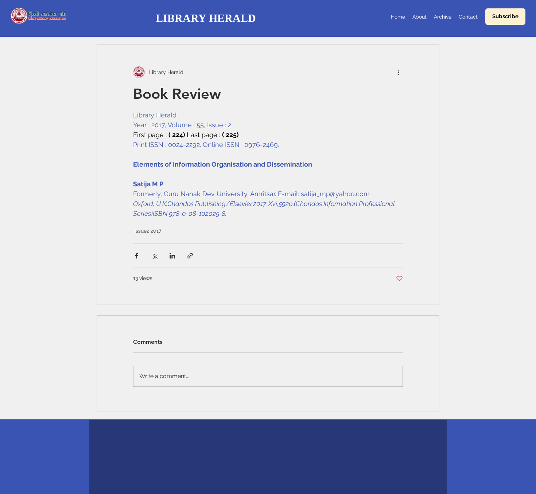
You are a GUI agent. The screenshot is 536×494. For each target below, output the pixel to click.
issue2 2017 (148, 231)
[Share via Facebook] (136, 255)
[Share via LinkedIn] (172, 255)
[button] (505, 16)
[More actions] (398, 72)
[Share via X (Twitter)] (154, 255)
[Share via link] (190, 255)
